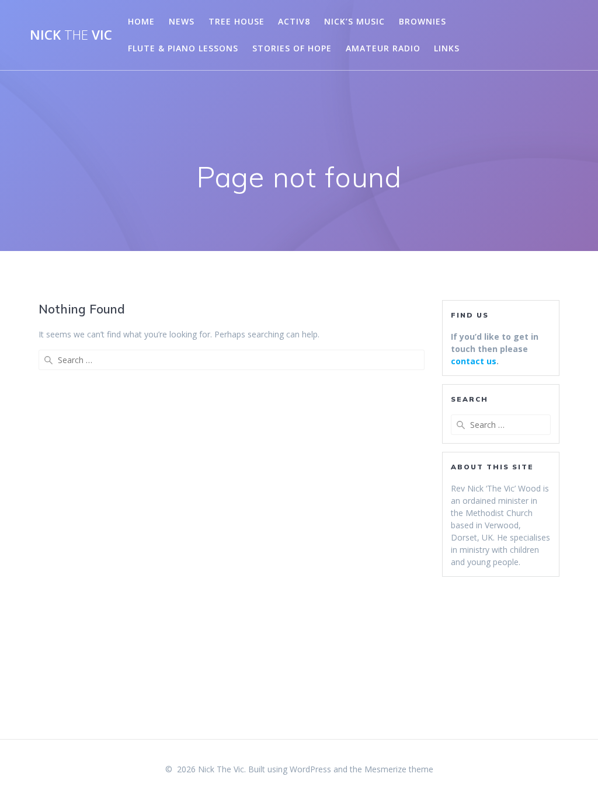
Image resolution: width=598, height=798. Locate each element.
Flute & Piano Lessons (183, 48)
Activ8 (294, 21)
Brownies (422, 21)
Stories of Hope (292, 48)
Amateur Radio (383, 48)
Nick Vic (71, 35)
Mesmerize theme (398, 769)
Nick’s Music (354, 21)
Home (141, 21)
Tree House (236, 21)
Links (447, 48)
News (181, 21)
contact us (473, 361)
